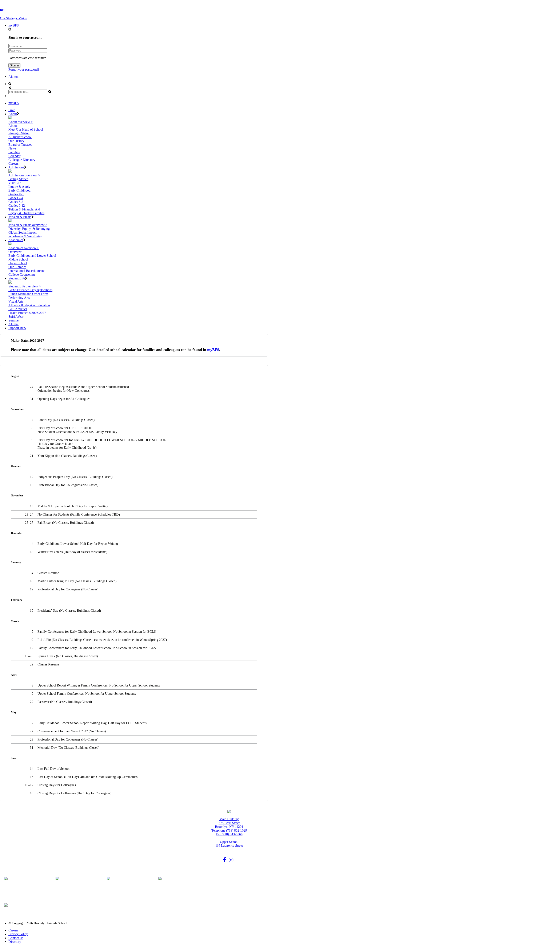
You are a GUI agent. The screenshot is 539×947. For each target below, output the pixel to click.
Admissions (16, 167)
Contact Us (15, 938)
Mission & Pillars (19, 217)
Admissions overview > (24, 175)
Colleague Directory (21, 159)
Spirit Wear (15, 316)
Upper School (17, 263)
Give (11, 110)
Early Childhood (19, 190)
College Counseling (21, 274)
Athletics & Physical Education (29, 305)
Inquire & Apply (19, 186)
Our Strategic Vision (13, 18)
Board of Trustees (20, 144)
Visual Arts (15, 301)
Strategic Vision (18, 133)
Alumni (13, 76)
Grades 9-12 (16, 205)
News (12, 148)
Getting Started (18, 179)
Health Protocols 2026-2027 (27, 313)
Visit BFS (14, 183)
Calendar (14, 156)
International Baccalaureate (26, 270)
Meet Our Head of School (25, 129)
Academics (15, 240)
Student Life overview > (24, 286)
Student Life (16, 278)
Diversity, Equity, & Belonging (29, 228)
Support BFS (17, 328)
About (12, 114)
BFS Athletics (17, 309)
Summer (14, 320)
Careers (13, 163)
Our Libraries (17, 267)
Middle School (18, 259)
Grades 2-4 (15, 198)
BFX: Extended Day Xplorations (30, 290)
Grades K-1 (16, 194)
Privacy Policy (18, 934)
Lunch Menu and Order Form (28, 294)
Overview (15, 252)
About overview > (20, 122)
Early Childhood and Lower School (32, 255)
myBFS (13, 25)
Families (14, 152)
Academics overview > (23, 248)
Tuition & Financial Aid (24, 209)
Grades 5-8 (15, 202)
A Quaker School (20, 137)
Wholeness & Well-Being (25, 236)
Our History (16, 141)
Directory (14, 941)
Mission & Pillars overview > (27, 225)
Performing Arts (19, 297)
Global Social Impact (22, 232)
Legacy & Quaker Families (26, 213)
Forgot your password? (23, 69)
